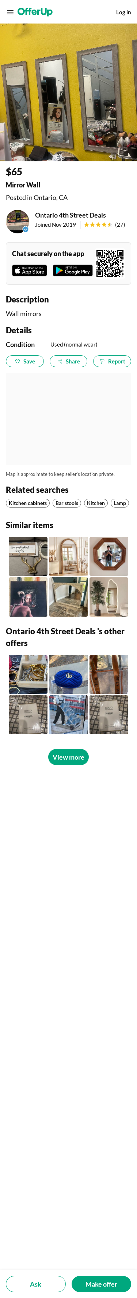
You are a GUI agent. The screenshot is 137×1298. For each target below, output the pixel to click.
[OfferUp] (35, 12)
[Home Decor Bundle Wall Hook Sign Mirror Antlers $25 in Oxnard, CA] (28, 556)
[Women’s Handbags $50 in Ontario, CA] (68, 674)
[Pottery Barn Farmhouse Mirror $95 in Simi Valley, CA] (68, 596)
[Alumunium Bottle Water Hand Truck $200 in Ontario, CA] (68, 714)
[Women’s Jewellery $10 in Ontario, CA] (28, 674)
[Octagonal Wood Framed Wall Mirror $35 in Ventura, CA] (109, 556)
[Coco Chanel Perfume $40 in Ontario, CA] (28, 714)
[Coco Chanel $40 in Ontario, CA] (109, 714)
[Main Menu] (10, 12)
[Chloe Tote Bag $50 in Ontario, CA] (109, 674)
